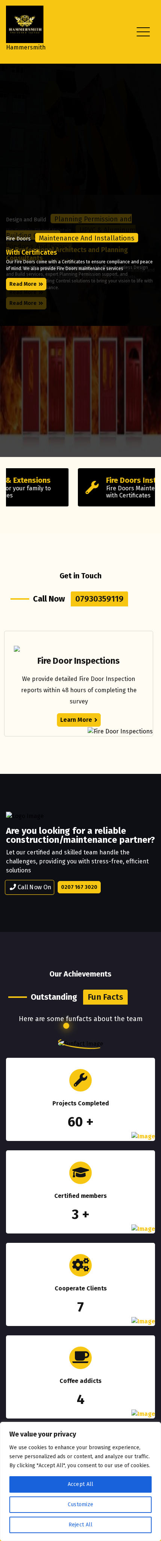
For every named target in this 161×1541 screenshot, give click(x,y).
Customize (81, 1504)
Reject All (81, 1525)
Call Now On (33, 887)
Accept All (81, 1484)
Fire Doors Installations (74, 480)
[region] (80, 1481)
